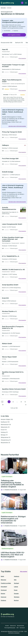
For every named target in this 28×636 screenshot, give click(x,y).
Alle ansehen (23, 571)
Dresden (16, 593)
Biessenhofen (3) (5, 442)
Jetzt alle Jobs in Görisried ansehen (17, 126)
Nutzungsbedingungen (9, 627)
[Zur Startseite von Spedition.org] (7, 3)
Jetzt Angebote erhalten (14, 35)
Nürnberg (16, 597)
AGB (17, 627)
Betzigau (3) (4, 435)
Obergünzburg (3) (6, 440)
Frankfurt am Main (6, 583)
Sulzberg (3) (4, 432)
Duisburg (3, 600)
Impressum (22, 627)
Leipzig (16, 586)
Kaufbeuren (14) (5, 422)
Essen (15, 590)
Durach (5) (4, 429)
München (3, 580)
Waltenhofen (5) (5, 427)
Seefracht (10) (19, 42)
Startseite (3, 7)
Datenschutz (13, 625)
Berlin (2, 576)
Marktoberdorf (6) (6, 424)
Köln (15, 580)
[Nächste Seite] (25, 404)
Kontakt (7, 625)
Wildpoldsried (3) (5, 437)
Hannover (3, 597)
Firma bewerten (22, 58)
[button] (22, 3)
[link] (14, 54)
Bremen (3, 593)
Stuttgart (16, 583)
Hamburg (16, 576)
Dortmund (3, 590)
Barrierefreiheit (20, 625)
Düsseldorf (4, 586)
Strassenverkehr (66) (6, 42)
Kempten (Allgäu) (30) (7, 419)
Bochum (16, 600)
